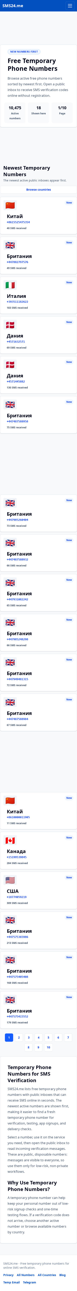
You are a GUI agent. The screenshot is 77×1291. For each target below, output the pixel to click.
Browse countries (38, 189)
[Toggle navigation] (70, 6)
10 (48, 1047)
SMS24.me (12, 5)
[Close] (69, 1269)
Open (17, 1283)
